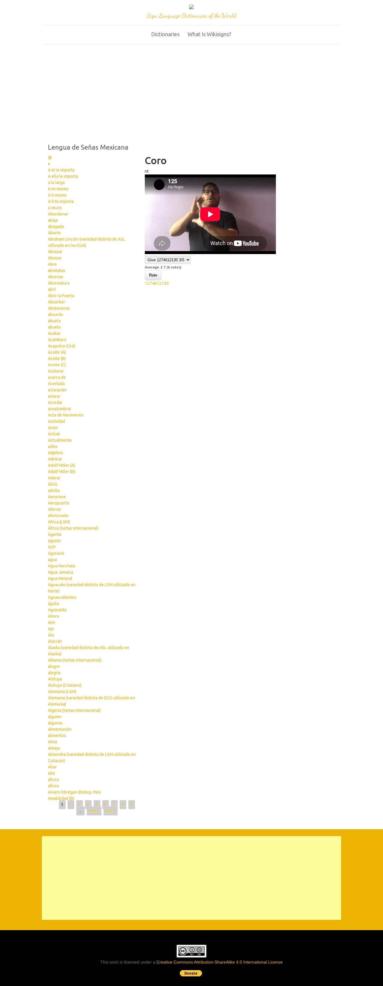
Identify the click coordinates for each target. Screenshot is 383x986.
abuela (54, 320)
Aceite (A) (57, 352)
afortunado (58, 515)
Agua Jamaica (60, 572)
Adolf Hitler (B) (61, 471)
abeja (53, 220)
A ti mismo (57, 195)
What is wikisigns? (209, 34)
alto (51, 773)
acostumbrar (59, 408)
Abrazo (54, 258)
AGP (52, 547)
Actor (53, 427)
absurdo (55, 314)
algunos (55, 723)
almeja (54, 748)
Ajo (51, 628)
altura (53, 779)
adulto (54, 490)
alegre (54, 666)
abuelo (54, 327)
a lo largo (56, 182)
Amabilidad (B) (61, 798)
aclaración (57, 390)
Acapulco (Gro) (61, 346)
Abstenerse (59, 308)
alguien (55, 716)
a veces (55, 207)
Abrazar (55, 251)
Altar (52, 767)
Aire (51, 622)
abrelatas (56, 270)
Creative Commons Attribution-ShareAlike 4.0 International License (219, 962)
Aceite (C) (57, 364)
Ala (51, 635)
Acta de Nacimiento (65, 415)
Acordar (55, 402)
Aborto (54, 232)
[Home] (191, 7)
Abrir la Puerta (61, 295)
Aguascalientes (62, 597)
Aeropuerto (58, 503)
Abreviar (55, 276)
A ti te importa (61, 201)
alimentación (60, 729)
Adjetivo (55, 452)
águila (53, 603)
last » (110, 811)
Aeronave (57, 496)
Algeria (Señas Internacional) (74, 710)
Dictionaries (165, 34)
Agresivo (56, 553)
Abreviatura (58, 283)
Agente (55, 534)
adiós (53, 446)
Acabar (54, 333)
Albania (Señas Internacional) (74, 660)
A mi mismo (58, 188)
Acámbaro (57, 339)
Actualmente (60, 440)
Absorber (56, 302)
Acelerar (56, 371)
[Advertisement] (191, 90)
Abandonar (58, 214)
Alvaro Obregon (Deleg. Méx (74, 792)
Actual (54, 434)
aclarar (54, 396)
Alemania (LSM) (62, 691)
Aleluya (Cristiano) (65, 685)
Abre (52, 264)
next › (94, 811)
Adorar (54, 477)
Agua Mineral (60, 578)
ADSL (53, 484)
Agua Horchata (61, 565)
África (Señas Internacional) (73, 528)
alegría (54, 672)
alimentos (57, 735)
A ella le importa (63, 176)
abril (52, 289)
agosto (54, 540)
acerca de (57, 377)
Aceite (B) (57, 358)
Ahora (53, 616)
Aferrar (54, 509)
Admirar (55, 459)
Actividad (56, 421)
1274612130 (157, 283)
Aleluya (55, 679)
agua (52, 559)
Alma (52, 741)
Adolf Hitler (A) (61, 465)
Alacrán (55, 641)
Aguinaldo (57, 609)
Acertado (56, 383)
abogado (56, 226)
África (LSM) (59, 521)
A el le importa (61, 170)
